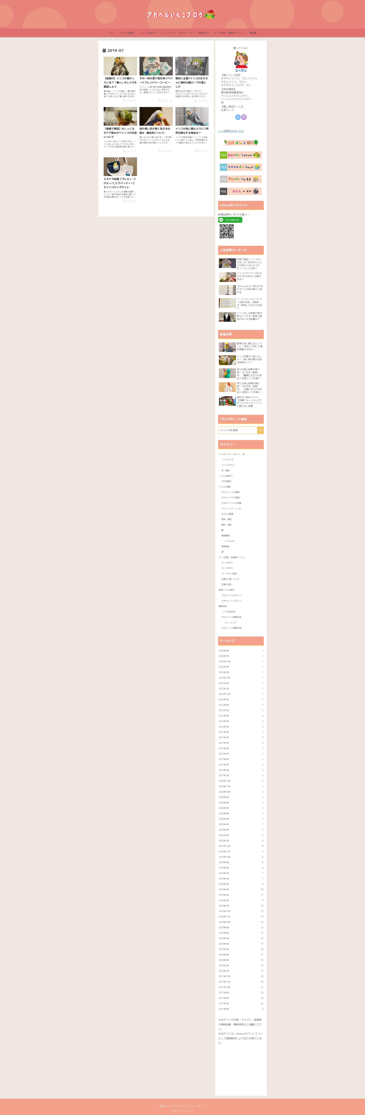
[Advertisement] (241, 1069)
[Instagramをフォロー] (244, 117)
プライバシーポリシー (195, 1106)
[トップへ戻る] (361, 1111)
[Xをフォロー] (238, 117)
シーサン (241, 70)
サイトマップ (176, 1106)
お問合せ (164, 1106)
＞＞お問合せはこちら (231, 131)
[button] (260, 430)
